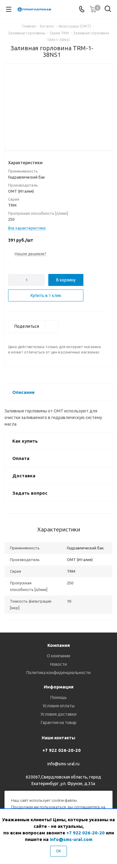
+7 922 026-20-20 (61, 750)
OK (58, 851)
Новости (58, 664)
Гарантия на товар (58, 722)
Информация (59, 686)
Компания (58, 645)
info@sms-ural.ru (63, 763)
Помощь (58, 697)
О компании (58, 655)
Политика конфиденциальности (58, 672)
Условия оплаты (59, 705)
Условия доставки (58, 714)
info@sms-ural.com (71, 839)
